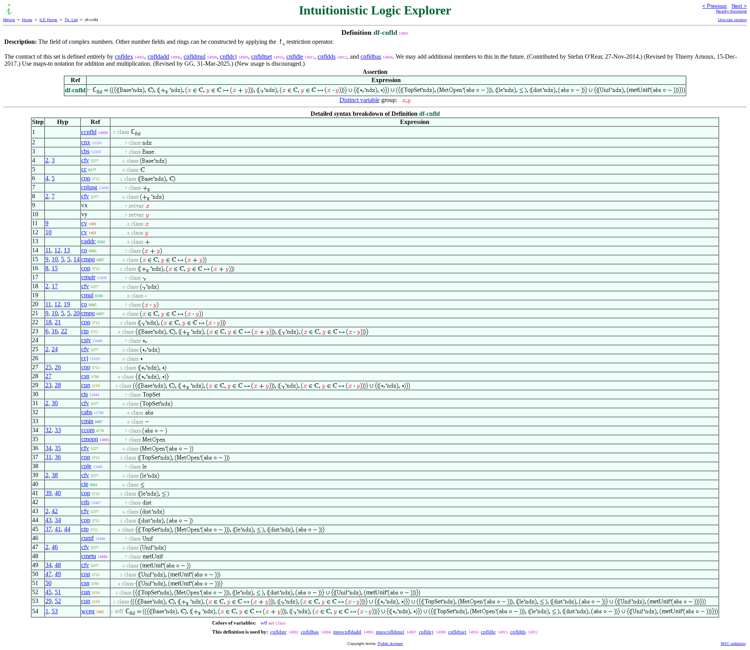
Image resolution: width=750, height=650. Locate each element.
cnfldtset (261, 56)
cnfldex (124, 56)
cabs (86, 412)
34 (48, 448)
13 (67, 250)
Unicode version (732, 20)
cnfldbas (371, 56)
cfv (85, 160)
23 (48, 385)
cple (86, 466)
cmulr (88, 277)
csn (85, 376)
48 (58, 565)
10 (48, 232)
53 (55, 611)
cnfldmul (194, 56)
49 (58, 574)
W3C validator (733, 643)
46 (55, 547)
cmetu (88, 556)
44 (67, 529)
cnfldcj (228, 56)
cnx (85, 142)
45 (48, 592)
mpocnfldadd (347, 632)
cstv (86, 340)
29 (48, 601)
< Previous (714, 6)
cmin (87, 421)
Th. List (71, 20)
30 (55, 403)
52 (58, 601)
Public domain (390, 643)
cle (84, 484)
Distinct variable (359, 100)
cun (85, 385)
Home (27, 20)
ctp (85, 331)
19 (67, 304)
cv (84, 223)
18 (48, 322)
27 (48, 376)
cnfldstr (278, 632)
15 (55, 268)
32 (48, 430)
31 (48, 457)
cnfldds (327, 56)
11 (48, 250)
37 (48, 529)
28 (58, 385)
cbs (85, 151)
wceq (88, 611)
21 (58, 322)
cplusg (89, 187)
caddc (88, 241)
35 (58, 448)
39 (48, 493)
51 (58, 592)
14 (76, 259)
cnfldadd (158, 56)
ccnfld (88, 132)
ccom (88, 430)
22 (64, 331)
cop (85, 178)
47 (48, 574)
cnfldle (294, 56)
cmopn (89, 439)
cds (85, 502)
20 (76, 313)
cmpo (88, 259)
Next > (739, 6)
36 (58, 457)
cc (84, 169)
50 (48, 583)
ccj (84, 358)
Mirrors (9, 20)
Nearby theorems (731, 11)
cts (84, 394)
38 (55, 475)
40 (58, 493)
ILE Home (48, 20)
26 (58, 367)
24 (55, 349)
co (84, 250)
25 (48, 367)
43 (48, 520)
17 (55, 286)
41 (58, 529)
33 (58, 430)
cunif (87, 538)
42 (55, 511)
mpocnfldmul (390, 632)
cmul (87, 295)
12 (57, 250)
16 (55, 331)
